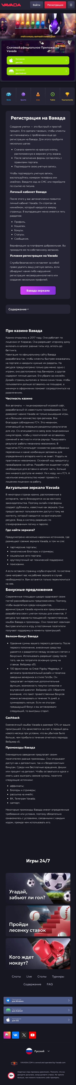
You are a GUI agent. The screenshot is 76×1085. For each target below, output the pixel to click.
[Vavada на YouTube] (32, 1035)
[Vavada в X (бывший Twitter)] (24, 1035)
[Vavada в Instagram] (7, 1035)
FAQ (50, 984)
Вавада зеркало (38, 290)
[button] (71, 26)
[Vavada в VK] (15, 1035)
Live (29, 976)
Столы (41, 976)
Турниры (58, 976)
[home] (11, 5)
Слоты (16, 976)
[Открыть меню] (71, 4)
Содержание (32, 984)
